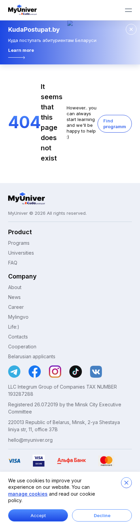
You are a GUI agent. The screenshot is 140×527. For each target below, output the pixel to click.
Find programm (114, 123)
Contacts (18, 337)
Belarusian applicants (31, 356)
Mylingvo (18, 317)
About (14, 287)
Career (16, 307)
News (14, 297)
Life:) (13, 327)
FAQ (12, 263)
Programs (19, 243)
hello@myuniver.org (30, 440)
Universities (21, 253)
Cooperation (22, 346)
